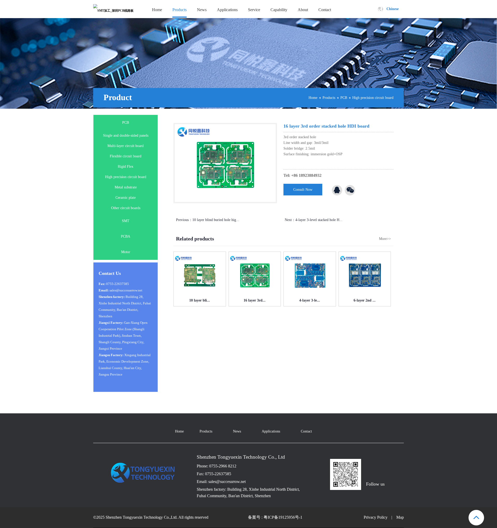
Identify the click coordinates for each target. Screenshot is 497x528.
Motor (125, 252)
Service (254, 10)
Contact (324, 10)
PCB (343, 98)
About (303, 10)
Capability (279, 10)
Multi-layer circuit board (125, 146)
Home (157, 10)
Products (179, 10)
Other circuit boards (125, 208)
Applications (227, 10)
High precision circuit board (372, 98)
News (202, 10)
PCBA (125, 236)
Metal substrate (126, 187)
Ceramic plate (125, 198)
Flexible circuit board (125, 156)
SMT (125, 221)
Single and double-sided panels (125, 135)
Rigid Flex (125, 166)
